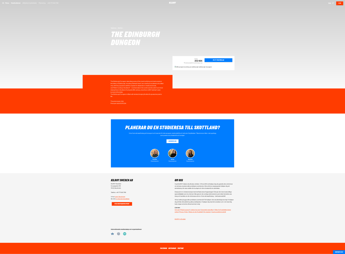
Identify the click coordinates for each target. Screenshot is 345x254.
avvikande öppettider (122, 199)
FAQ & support (185, 210)
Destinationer (16, 3)
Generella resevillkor (207, 210)
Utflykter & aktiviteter (29, 3)
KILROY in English (180, 219)
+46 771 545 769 (52, 3)
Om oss (177, 210)
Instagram (172, 248)
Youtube (180, 248)
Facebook (163, 248)
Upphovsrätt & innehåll (219, 212)
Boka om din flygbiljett (196, 212)
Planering (42, 3)
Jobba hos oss (195, 210)
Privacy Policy (183, 212)
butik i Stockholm (120, 196)
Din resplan (207, 212)
